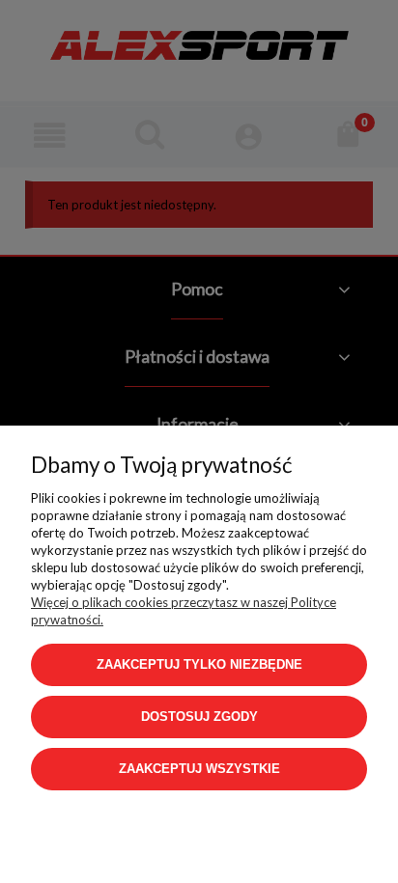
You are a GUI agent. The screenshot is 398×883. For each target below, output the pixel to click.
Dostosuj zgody (199, 716)
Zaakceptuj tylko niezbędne (199, 664)
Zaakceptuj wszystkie (199, 768)
